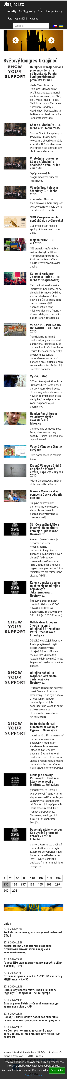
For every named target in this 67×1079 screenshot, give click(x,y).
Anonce (34, 18)
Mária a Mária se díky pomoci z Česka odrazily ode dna (46, 494)
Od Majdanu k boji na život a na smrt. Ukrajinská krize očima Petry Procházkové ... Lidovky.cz (45, 628)
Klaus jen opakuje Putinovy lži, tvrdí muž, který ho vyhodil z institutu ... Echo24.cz (45, 780)
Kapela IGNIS (21, 18)
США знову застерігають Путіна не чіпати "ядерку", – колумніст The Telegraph (30, 991)
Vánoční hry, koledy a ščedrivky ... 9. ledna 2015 (44, 191)
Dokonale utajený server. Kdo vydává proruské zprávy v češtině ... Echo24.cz (46, 834)
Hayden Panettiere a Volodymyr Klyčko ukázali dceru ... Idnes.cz (43, 418)
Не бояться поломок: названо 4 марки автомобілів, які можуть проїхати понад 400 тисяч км (31, 1034)
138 (31, 884)
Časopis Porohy (54, 11)
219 (57, 884)
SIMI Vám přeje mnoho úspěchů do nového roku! (46, 218)
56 (17, 878)
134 (58, 878)
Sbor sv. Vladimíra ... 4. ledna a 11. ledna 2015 (45, 126)
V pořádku (57, 1070)
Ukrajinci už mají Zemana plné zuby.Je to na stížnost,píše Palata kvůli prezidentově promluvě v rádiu (46, 73)
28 (10, 878)
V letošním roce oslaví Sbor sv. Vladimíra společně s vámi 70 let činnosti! (45, 163)
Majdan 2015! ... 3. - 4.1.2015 (43, 241)
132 (41, 878)
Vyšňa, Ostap (38, 376)
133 (49, 878)
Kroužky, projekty (27, 11)
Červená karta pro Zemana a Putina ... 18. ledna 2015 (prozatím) (45, 277)
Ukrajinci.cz (14, 4)
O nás (41, 11)
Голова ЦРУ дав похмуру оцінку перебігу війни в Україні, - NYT (33, 964)
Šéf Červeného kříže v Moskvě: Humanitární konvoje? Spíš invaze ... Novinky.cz (45, 529)
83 (24, 878)
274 (14, 890)
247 (6, 890)
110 (32, 878)
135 (6, 884)
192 (48, 884)
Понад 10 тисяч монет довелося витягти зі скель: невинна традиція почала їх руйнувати (32, 1018)
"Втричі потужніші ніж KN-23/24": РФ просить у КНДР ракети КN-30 (33, 977)
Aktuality (11, 11)
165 (40, 884)
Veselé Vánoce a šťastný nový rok (46, 448)
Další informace (33, 1075)
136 (14, 884)
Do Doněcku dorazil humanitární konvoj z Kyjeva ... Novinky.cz (44, 727)
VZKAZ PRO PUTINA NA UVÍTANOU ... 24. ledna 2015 (45, 328)
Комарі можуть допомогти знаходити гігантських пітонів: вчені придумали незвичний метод (27, 949)
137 (23, 884)
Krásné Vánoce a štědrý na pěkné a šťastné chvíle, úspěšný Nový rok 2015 (46, 470)
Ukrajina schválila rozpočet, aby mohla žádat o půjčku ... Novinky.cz (43, 677)
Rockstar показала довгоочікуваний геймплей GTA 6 (33, 934)
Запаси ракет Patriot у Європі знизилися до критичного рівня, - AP (31, 1005)
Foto (10, 18)
